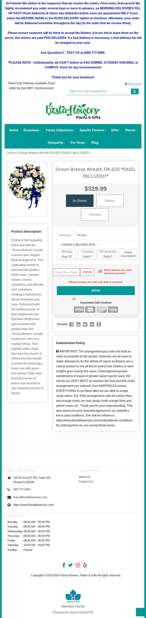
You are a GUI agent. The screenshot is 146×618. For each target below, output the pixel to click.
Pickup (81, 235)
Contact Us (86, 481)
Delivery (65, 235)
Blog (94, 142)
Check (87, 272)
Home (13, 130)
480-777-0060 (21, 489)
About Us (84, 476)
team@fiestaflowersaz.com (30, 497)
